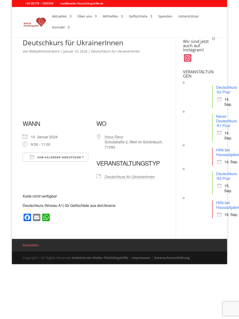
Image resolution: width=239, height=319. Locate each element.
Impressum (141, 257)
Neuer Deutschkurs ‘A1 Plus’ (226, 120)
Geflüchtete (138, 16)
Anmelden (31, 245)
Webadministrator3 (44, 51)
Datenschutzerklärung (172, 257)
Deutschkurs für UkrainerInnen (115, 51)
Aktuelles (59, 16)
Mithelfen (110, 16)
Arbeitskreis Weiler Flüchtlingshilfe (100, 257)
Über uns (84, 16)
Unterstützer (188, 16)
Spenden (165, 16)
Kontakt (58, 27)
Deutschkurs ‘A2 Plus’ (226, 90)
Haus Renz (114, 136)
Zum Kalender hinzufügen (58, 157)
